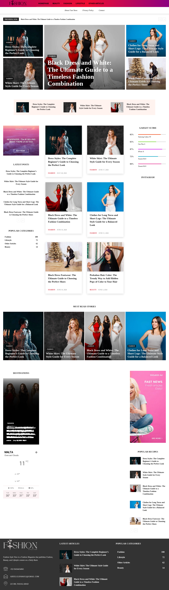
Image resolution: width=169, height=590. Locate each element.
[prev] (160, 19)
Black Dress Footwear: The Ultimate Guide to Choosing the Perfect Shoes (62, 278)
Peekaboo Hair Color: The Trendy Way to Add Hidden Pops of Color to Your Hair (104, 278)
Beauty (93, 290)
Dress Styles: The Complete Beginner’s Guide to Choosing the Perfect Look (43, 106)
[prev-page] (18, 220)
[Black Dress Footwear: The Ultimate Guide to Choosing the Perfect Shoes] (146, 74)
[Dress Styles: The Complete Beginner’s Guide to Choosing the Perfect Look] (23, 41)
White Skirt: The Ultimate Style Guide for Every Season (153, 475)
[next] (164, 19)
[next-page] (22, 220)
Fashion (9, 42)
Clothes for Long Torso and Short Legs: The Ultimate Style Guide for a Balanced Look (50, 19)
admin (8, 440)
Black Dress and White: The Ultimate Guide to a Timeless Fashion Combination (138, 106)
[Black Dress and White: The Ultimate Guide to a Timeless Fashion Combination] (84, 57)
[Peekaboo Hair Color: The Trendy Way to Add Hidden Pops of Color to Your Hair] (105, 257)
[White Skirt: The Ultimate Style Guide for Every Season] (23, 74)
